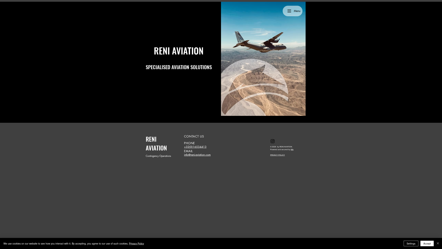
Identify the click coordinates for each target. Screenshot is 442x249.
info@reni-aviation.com (197, 155)
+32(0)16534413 (195, 147)
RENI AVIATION (156, 143)
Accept (427, 243)
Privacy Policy (136, 243)
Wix (292, 149)
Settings (411, 243)
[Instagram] (272, 141)
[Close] (438, 243)
